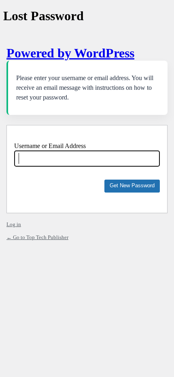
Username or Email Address (50, 145)
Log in (13, 224)
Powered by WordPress (70, 53)
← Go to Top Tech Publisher (37, 237)
